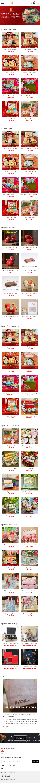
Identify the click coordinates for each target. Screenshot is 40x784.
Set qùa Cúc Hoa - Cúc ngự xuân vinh (29, 96)
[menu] (2, 3)
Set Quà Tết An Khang (10, 49)
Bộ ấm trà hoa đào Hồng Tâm (29, 591)
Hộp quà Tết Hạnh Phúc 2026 (29, 49)
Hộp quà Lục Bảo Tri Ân (10, 469)
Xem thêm (6, 726)
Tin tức (4, 676)
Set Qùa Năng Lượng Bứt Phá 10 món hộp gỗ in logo (11, 644)
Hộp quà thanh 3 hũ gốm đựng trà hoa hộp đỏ (29, 416)
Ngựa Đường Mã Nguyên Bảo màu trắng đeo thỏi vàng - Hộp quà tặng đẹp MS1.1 (29, 316)
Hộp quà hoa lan (29, 515)
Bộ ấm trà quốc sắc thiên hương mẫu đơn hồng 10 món (29, 545)
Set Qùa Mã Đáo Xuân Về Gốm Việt (10, 96)
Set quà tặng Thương (29, 614)
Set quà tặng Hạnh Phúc (29, 446)
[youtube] (3, 768)
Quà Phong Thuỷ (8, 227)
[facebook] (2, 768)
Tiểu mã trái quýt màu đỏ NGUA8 (29, 247)
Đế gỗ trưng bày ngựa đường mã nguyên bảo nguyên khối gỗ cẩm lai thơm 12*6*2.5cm (29, 270)
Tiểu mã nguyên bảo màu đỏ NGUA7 (10, 270)
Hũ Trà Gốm (15, 326)
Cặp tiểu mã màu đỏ (11, 247)
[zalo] (4, 751)
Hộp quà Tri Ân (29, 469)
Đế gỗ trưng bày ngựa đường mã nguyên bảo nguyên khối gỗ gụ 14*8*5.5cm (10, 293)
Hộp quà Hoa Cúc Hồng (11, 544)
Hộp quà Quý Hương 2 (10, 614)
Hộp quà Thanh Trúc (11, 515)
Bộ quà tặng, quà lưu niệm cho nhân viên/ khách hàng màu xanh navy (29, 667)
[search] (31, 3)
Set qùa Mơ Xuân (11, 118)
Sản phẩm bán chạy (10, 30)
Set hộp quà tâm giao (29, 72)
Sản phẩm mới (7, 128)
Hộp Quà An (29, 567)
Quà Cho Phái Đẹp (9, 525)
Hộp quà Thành (29, 118)
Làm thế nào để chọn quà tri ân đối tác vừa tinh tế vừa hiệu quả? (19, 716)
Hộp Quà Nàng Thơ (10, 567)
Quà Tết (5, 326)
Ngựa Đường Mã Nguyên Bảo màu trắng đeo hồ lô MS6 (29, 293)
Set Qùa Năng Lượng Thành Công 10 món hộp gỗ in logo (29, 644)
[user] (36, 3)
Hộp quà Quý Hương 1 (10, 591)
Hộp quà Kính (11, 492)
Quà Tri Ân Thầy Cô (10, 426)
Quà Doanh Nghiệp (9, 624)
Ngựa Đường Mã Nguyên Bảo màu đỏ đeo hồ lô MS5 (11, 316)
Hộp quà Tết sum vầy (11, 72)
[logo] (14, 3)
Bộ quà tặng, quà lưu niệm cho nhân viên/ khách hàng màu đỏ (11, 667)
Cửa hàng (20, 738)
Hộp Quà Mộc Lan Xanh (29, 492)
